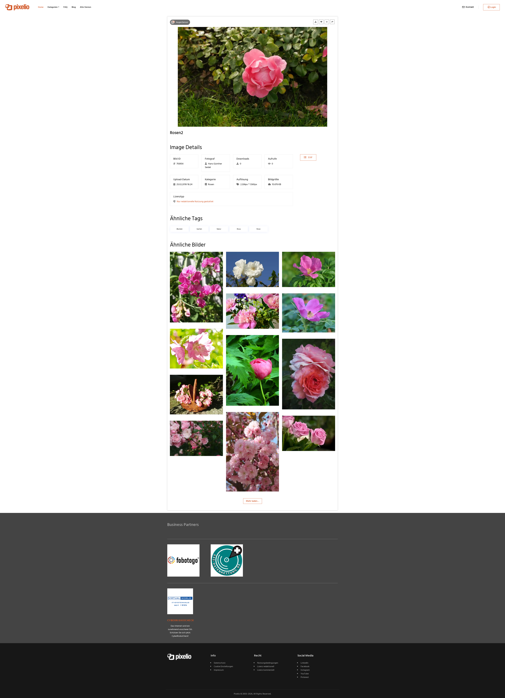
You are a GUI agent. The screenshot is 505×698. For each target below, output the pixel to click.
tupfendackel (242, 417)
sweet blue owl (187, 380)
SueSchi (295, 344)
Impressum (219, 670)
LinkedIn (304, 663)
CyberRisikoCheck (180, 620)
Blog (74, 7)
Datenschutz (219, 663)
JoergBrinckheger (300, 421)
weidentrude (185, 257)
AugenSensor (182, 22)
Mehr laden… (252, 501)
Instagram (305, 670)
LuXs (238, 340)
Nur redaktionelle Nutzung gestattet (195, 201)
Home (40, 7)
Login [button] (493, 7)
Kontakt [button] (470, 7)
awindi (239, 299)
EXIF (310, 157)
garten (199, 228)
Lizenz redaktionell (265, 666)
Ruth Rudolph (298, 257)
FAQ (65, 7)
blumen (180, 228)
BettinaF (240, 257)
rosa (239, 228)
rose (258, 228)
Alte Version (85, 7)
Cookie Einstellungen (223, 666)
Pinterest (305, 677)
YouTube (305, 673)
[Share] (332, 22)
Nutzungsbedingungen (267, 663)
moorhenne (185, 334)
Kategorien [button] (53, 7)
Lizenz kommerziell (265, 670)
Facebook (305, 666)
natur (219, 228)
